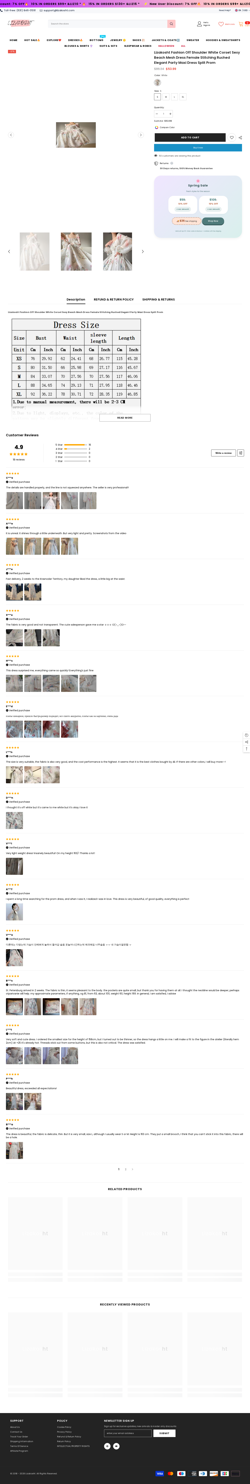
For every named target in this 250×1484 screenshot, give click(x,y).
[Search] (112, 24)
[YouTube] (116, 1446)
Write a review (223, 453)
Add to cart (189, 137)
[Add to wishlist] (232, 137)
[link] (35, 1274)
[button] (11, 135)
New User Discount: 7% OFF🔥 (57, 4)
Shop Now (213, 221)
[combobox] (107, 24)
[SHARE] (239, 138)
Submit (164, 1433)
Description (76, 299)
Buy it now (198, 148)
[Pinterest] (107, 1446)
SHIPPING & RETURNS (158, 299)
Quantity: (159, 107)
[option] (76, 135)
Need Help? (225, 10)
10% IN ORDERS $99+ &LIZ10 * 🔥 (112, 4)
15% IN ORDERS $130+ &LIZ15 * (168, 4)
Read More (124, 417)
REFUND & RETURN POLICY (114, 299)
